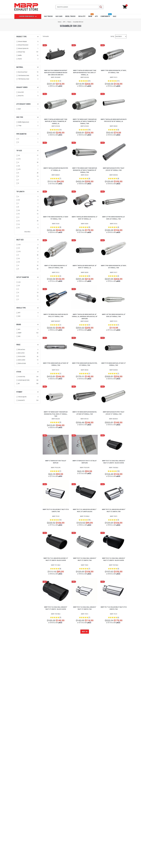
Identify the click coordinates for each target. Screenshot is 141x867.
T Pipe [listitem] (19, 125)
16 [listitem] (18, 227)
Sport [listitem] (19, 109)
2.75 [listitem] (19, 251)
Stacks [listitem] (20, 59)
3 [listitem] (18, 255)
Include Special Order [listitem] (23, 380)
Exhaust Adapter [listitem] (22, 41)
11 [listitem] (18, 217)
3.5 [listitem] (19, 155)
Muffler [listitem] (20, 55)
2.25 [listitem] (19, 244)
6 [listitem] (18, 176)
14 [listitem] (18, 224)
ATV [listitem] (19, 312)
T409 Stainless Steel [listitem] (23, 79)
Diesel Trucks (70, 16)
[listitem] (27, 349)
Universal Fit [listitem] (21, 400)
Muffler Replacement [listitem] (23, 122)
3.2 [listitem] (19, 258)
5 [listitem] (18, 142)
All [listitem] (18, 383)
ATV (96, 16)
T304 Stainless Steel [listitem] (23, 75)
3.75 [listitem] (19, 159)
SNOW (90, 16)
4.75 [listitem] (19, 169)
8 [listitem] (18, 183)
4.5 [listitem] (19, 166)
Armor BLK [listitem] (21, 92)
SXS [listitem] (19, 316)
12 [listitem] (18, 220)
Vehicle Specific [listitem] (22, 396)
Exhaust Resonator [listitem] (23, 45)
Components (105, 16)
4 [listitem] (18, 138)
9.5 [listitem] (19, 210)
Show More (27, 231)
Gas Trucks (48, 16)
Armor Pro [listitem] (20, 95)
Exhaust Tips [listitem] (21, 52)
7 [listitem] (18, 179)
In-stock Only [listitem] (21, 376)
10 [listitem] (18, 214)
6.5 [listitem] (19, 200)
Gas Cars (59, 16)
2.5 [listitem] (19, 248)
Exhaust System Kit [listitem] (23, 48)
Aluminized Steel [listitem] (22, 72)
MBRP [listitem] (19, 333)
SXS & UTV (81, 16)
